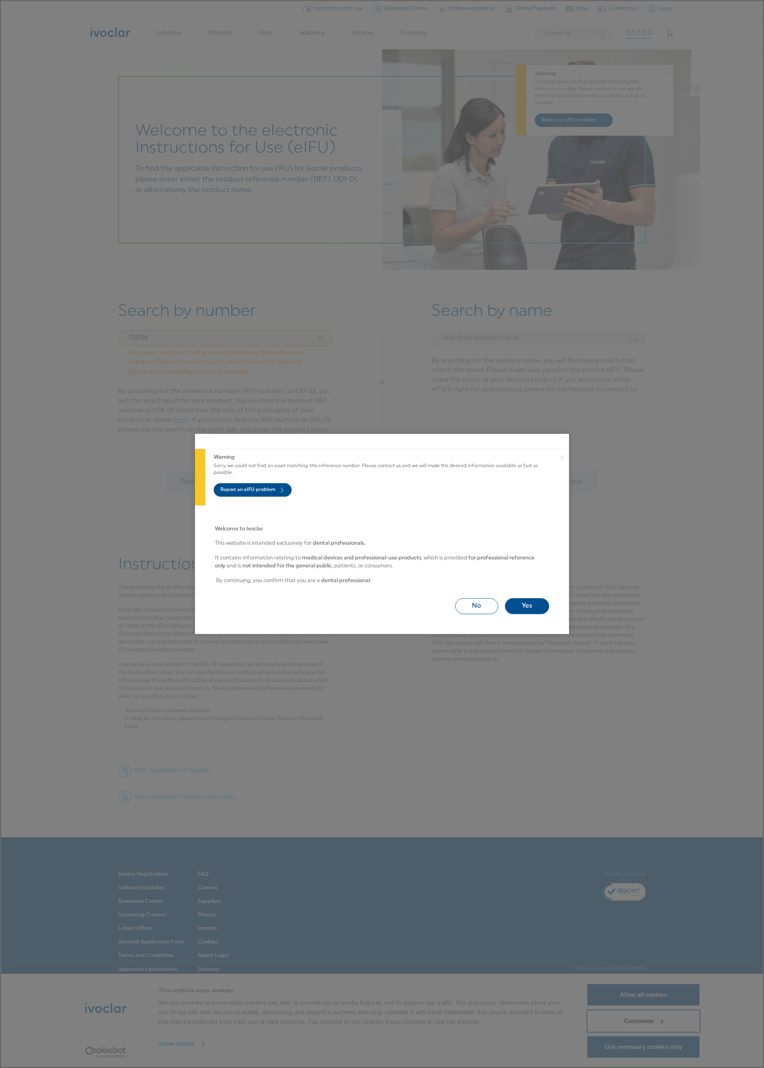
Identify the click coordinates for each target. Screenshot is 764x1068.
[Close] (564, 477)
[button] (476, 606)
